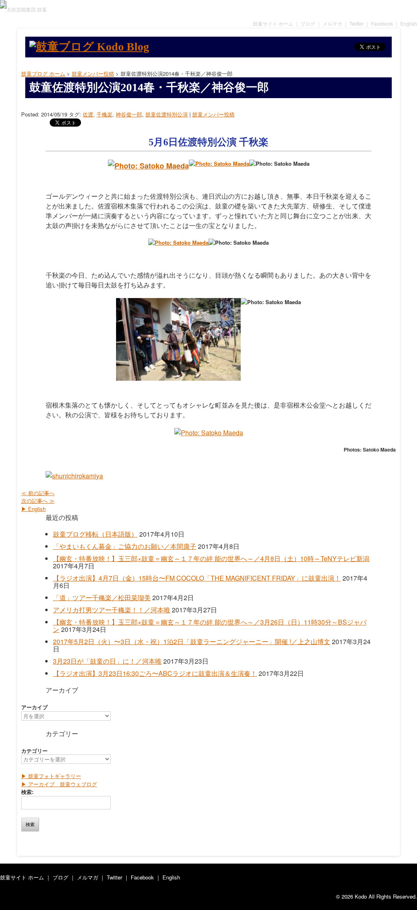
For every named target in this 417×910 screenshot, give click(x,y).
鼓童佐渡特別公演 (166, 114)
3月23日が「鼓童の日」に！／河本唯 (107, 661)
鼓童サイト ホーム (273, 23)
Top (404, 897)
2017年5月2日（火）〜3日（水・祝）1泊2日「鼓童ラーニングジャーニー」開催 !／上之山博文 (191, 641)
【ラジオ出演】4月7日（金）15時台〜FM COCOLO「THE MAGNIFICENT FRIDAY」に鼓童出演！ (197, 578)
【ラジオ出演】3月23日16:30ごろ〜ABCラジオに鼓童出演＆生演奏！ (155, 673)
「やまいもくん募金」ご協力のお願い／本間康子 (124, 546)
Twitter (356, 23)
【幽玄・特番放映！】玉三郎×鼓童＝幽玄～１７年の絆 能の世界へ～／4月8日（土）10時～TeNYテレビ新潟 (211, 558)
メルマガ (332, 23)
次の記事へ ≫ (38, 500)
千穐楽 (104, 114)
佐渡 (88, 114)
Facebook (382, 23)
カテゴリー (34, 750)
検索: (27, 792)
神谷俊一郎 (129, 114)
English (408, 23)
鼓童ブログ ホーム (43, 73)
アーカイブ (34, 707)
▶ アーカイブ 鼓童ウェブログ (59, 784)
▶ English (33, 509)
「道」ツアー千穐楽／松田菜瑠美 (102, 597)
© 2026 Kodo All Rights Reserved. (376, 896)
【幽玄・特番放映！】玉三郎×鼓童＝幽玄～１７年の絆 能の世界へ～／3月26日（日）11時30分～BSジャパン (210, 625)
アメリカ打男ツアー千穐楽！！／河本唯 (111, 609)
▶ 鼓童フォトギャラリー (51, 776)
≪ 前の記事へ (38, 493)
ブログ (308, 23)
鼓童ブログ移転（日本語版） (95, 534)
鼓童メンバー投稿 (213, 114)
